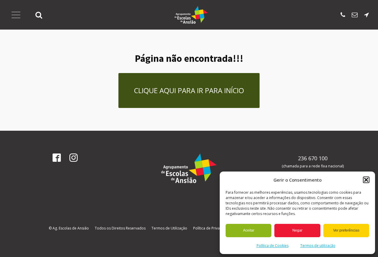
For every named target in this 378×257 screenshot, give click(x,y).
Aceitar (248, 230)
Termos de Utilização (169, 228)
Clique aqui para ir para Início (189, 90)
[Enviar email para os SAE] (355, 15)
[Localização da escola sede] (366, 15)
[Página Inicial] (191, 15)
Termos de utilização (317, 245)
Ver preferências (346, 230)
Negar (297, 230)
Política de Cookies (273, 245)
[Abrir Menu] (16, 14)
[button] (366, 180)
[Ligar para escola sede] (343, 15)
